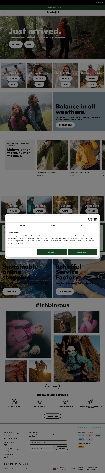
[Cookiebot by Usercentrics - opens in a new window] (88, 219)
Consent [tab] (22, 225)
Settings (51, 252)
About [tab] (83, 225)
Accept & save (82, 252)
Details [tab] (52, 225)
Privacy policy (55, 241)
